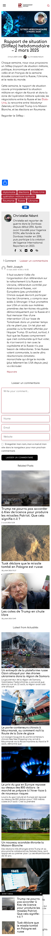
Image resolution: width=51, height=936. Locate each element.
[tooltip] (15, 250)
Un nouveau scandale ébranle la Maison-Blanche (22, 844)
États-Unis (38, 192)
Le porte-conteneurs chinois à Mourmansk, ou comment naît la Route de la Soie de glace (22, 730)
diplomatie (9, 192)
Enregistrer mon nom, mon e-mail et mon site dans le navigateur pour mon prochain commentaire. (24, 447)
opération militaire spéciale (19, 196)
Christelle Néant (36, 57)
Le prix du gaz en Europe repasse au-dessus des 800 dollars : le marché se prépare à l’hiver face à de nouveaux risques (23, 789)
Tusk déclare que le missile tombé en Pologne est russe (22, 565)
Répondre (12, 372)
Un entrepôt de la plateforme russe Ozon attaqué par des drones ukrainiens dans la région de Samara (25, 673)
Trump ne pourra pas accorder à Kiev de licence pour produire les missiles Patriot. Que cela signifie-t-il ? (24, 514)
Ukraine (33, 201)
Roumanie (8, 201)
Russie (21, 201)
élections (24, 192)
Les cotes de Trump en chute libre (22, 613)
